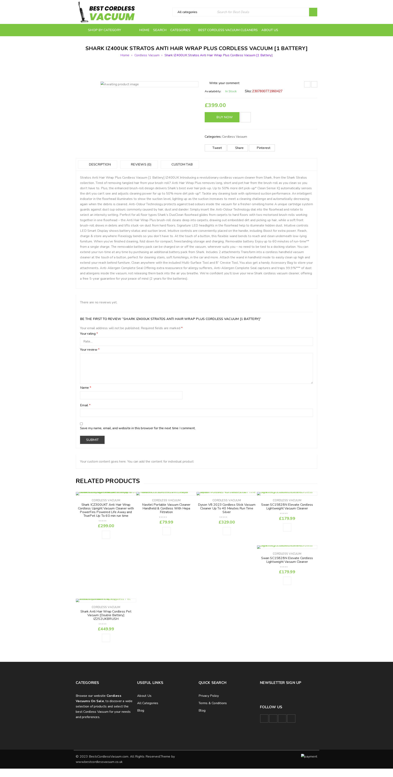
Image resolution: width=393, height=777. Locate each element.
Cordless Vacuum (147, 55)
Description (99, 164)
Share (239, 148)
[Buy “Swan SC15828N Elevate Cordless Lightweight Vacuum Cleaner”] (287, 527)
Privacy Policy (209, 696)
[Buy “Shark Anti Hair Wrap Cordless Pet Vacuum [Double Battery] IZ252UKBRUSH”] (106, 638)
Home (124, 55)
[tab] (97, 164)
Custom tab (182, 164)
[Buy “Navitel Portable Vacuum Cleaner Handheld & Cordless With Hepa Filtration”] (166, 531)
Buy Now (224, 117)
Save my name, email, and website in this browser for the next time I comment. (137, 428)
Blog (140, 710)
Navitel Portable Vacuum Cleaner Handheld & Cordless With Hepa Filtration (166, 508)
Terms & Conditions (213, 703)
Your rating (89, 334)
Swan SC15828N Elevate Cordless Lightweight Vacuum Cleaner (287, 506)
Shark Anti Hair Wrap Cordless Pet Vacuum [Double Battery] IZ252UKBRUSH (105, 615)
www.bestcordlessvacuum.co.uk (99, 762)
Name (85, 388)
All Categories (147, 703)
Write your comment (224, 83)
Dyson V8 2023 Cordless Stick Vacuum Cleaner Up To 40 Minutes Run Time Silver (227, 508)
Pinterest (263, 148)
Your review (89, 350)
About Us (144, 696)
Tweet (217, 148)
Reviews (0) (140, 164)
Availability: (213, 91)
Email (85, 405)
